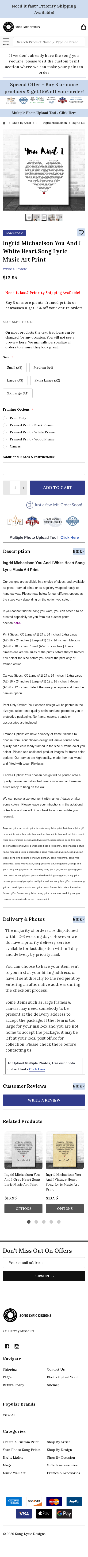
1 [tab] (29, 1222)
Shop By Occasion (61, 1457)
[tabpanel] (23, 1174)
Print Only (18, 418)
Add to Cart (57, 487)
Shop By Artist (58, 1442)
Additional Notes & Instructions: (29, 457)
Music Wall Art (14, 1473)
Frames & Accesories (63, 1473)
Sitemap (53, 1385)
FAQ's (7, 1377)
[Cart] (83, 27)
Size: (8, 357)
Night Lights (13, 1457)
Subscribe (44, 1276)
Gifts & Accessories (62, 1465)
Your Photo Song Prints (22, 1450)
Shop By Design (59, 1450)
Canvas (15, 446)
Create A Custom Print (21, 1442)
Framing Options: (18, 409)
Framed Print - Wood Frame (32, 439)
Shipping (10, 1369)
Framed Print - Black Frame (32, 425)
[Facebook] (7, 1346)
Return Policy (13, 1385)
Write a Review (15, 269)
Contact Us (56, 1369)
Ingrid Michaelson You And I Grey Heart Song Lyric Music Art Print (22, 1179)
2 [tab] (36, 1222)
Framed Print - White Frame (32, 432)
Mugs (7, 1465)
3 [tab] (44, 1222)
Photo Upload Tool (62, 1377)
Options (23, 1208)
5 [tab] (59, 1222)
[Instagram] (17, 1346)
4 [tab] (51, 1222)
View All (9, 1415)
